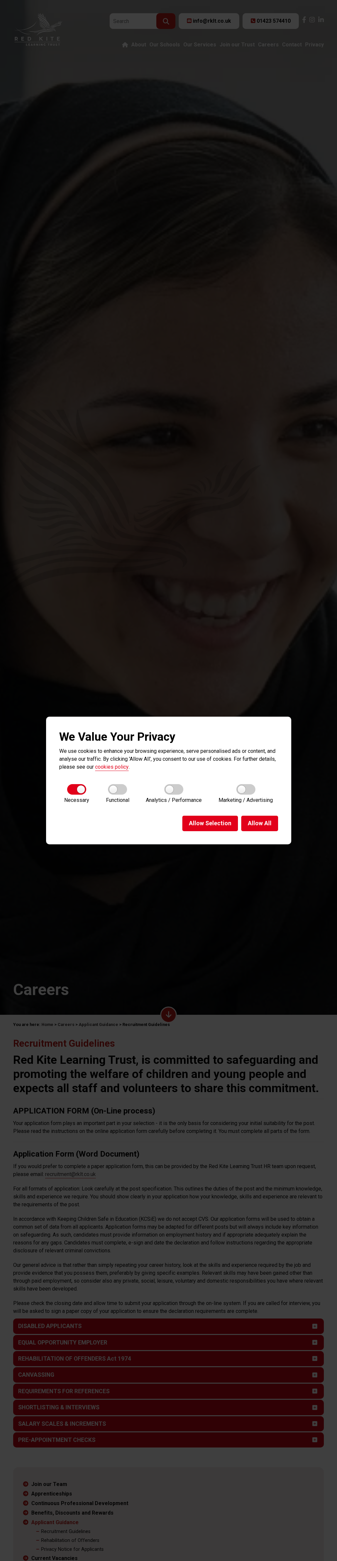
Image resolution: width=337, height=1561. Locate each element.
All (260, 823)
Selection (210, 823)
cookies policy (112, 767)
